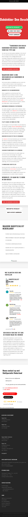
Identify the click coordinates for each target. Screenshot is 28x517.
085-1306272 (7, 389)
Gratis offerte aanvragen (14, 212)
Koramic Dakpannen (6, 503)
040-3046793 (4, 446)
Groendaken (4, 499)
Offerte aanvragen (14, 34)
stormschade (13, 169)
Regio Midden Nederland (7, 437)
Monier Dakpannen (6, 505)
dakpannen (14, 110)
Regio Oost (4, 424)
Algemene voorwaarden (7, 498)
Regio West (4, 418)
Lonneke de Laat (13, 317)
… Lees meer (18, 314)
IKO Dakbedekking (5, 501)
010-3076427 (4, 421)
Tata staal (4, 506)
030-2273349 (4, 440)
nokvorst (5, 139)
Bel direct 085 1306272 (14, 31)
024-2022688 (4, 428)
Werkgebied (4, 453)
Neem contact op (8, 397)
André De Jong (12, 304)
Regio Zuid (4, 443)
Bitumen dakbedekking (17, 126)
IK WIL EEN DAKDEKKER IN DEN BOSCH (11, 69)
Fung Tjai (11, 291)
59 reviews (19, 402)
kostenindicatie (9, 465)
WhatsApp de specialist (13, 27)
